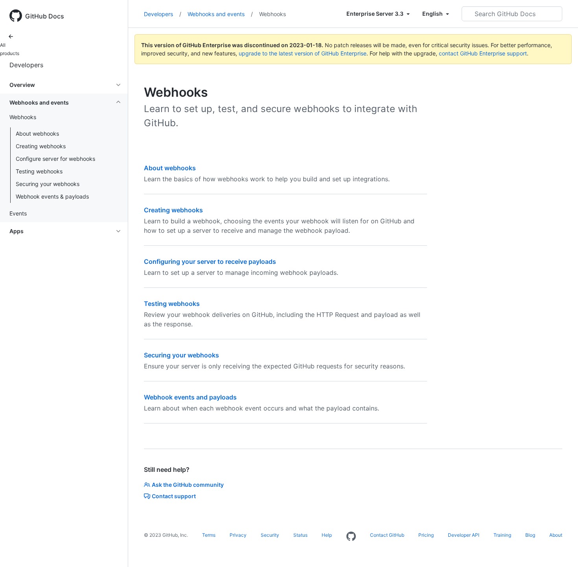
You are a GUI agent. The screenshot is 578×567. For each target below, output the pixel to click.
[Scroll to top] (561, 550)
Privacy (238, 535)
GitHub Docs (44, 16)
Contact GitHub (387, 535)
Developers (26, 65)
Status (300, 535)
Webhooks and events (220, 14)
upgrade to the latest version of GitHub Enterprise (302, 53)
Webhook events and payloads (190, 397)
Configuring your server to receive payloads (210, 261)
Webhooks (272, 14)
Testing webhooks (39, 171)
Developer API (463, 535)
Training (502, 535)
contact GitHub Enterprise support (483, 53)
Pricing (426, 535)
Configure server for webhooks (55, 158)
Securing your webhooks (47, 183)
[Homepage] (351, 537)
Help (327, 535)
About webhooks (37, 133)
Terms (208, 535)
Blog (530, 535)
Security (270, 535)
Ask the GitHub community (188, 484)
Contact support (174, 496)
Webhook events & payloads (52, 196)
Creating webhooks (41, 146)
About (555, 535)
